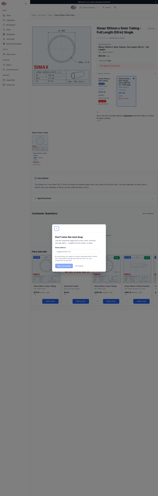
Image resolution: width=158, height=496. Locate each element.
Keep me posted (64, 266)
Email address (60, 247)
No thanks (79, 266)
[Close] (57, 228)
